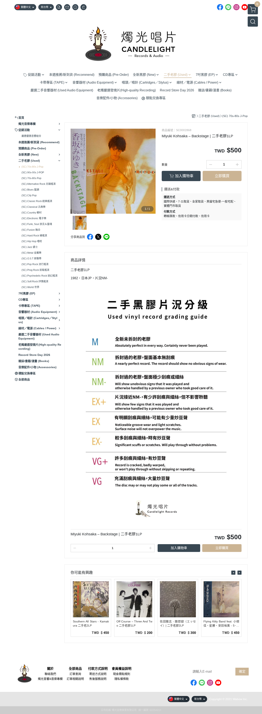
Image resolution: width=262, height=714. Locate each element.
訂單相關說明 (75, 678)
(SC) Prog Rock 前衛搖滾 (35, 270)
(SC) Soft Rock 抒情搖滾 (34, 281)
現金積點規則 (121, 673)
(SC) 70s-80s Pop (31, 178)
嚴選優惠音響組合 (31, 136)
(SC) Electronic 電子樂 (33, 218)
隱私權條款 (121, 678)
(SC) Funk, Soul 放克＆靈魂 (36, 224)
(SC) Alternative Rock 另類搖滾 (38, 184)
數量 (164, 164)
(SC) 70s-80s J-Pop (32, 166)
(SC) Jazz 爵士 (29, 247)
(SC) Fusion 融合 (30, 229)
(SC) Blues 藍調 (30, 189)
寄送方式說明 (97, 673)
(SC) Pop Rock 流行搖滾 (35, 264)
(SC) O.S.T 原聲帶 (31, 258)
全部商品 (75, 668)
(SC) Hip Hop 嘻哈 (31, 241)
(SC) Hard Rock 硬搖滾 (34, 235)
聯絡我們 (50, 673)
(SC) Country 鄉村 (31, 212)
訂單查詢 (75, 673)
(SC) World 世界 (30, 287)
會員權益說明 (121, 668)
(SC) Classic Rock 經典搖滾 (36, 201)
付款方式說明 (98, 668)
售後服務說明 (97, 678)
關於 (50, 668)
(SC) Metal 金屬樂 (31, 252)
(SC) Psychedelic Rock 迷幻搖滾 (39, 275)
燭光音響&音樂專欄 (50, 678)
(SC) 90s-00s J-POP (32, 172)
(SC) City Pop (29, 195)
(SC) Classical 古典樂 (33, 206)
